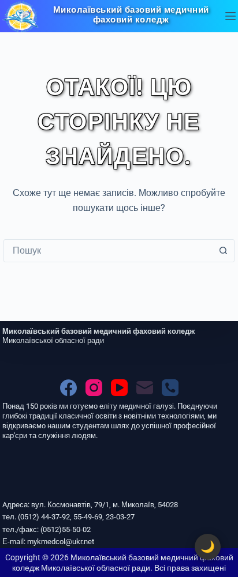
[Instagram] (93, 387)
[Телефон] (170, 387)
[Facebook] (68, 387)
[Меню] (230, 16)
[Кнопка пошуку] (223, 251)
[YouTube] (119, 387)
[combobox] (108, 250)
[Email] (144, 387)
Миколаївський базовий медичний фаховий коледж (131, 15)
